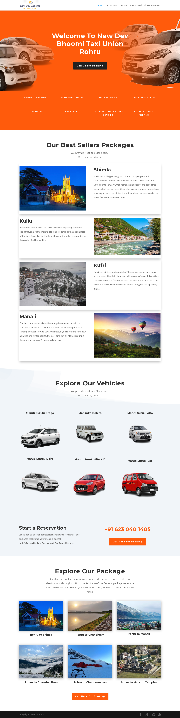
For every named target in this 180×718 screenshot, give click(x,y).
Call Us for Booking (90, 66)
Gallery (123, 5)
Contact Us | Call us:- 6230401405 (145, 5)
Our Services (111, 5)
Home (99, 5)
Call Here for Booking (127, 541)
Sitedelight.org (36, 714)
